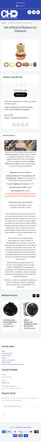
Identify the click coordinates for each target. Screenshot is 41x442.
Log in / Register (20, 3)
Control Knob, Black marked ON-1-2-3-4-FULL (10, 322)
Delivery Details (9, 135)
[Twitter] (4, 414)
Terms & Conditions (8, 360)
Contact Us (21, 6)
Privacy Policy (6, 355)
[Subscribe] (36, 406)
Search (4, 358)
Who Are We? (6, 362)
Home (4, 23)
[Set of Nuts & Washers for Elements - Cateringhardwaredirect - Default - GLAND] (20, 55)
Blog (3, 351)
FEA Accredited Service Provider (13, 364)
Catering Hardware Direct (19, 118)
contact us (32, 194)
